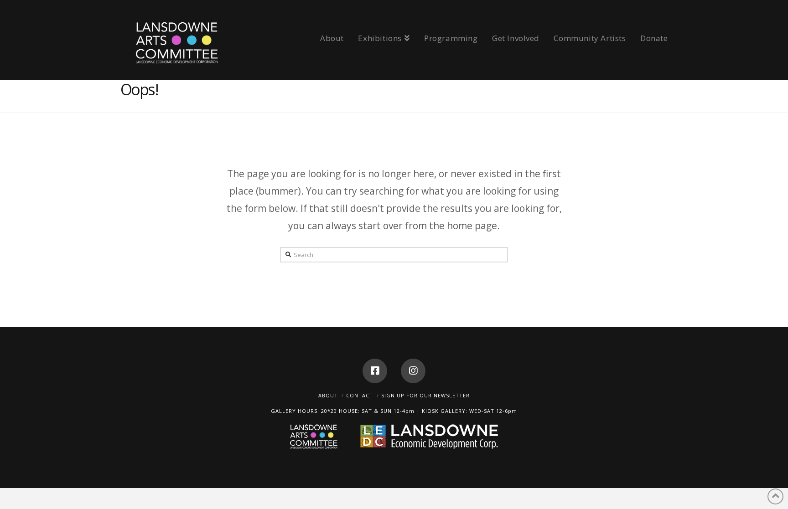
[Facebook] (375, 371)
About (328, 395)
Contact (359, 395)
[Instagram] (413, 371)
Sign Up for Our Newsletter (425, 395)
